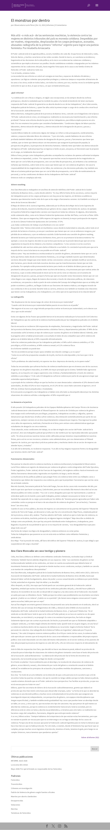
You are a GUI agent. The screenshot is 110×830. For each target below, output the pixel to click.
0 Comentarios (61, 25)
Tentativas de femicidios (21, 813)
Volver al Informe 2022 (90, 737)
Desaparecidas (17, 800)
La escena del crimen (19, 765)
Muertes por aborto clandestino (24, 796)
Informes (50, 25)
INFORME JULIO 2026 (19, 761)
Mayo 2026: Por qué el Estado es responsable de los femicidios (36, 769)
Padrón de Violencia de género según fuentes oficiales (33, 792)
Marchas (14, 809)
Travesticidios (16, 784)
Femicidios (15, 780)
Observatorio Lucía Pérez (24, 25)
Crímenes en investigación (21, 788)
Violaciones (15, 805)
